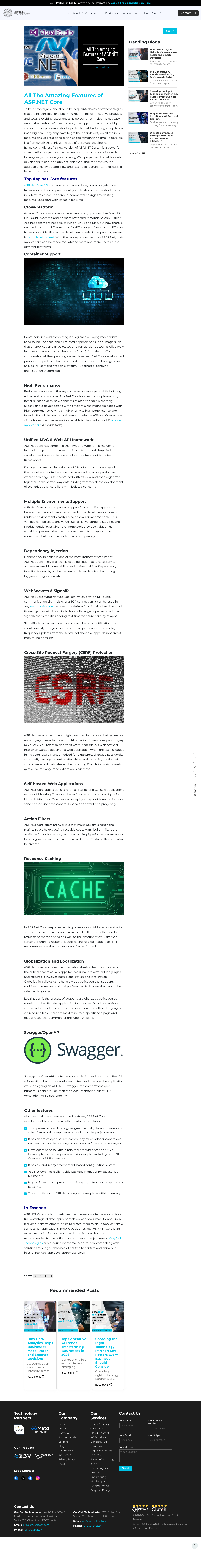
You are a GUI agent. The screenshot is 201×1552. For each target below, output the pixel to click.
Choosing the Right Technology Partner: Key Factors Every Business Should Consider (164, 95)
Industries (64, 1454)
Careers (63, 1441)
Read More (34, 1377)
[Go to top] (195, 1546)
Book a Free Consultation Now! (130, 2)
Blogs (145, 12)
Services (94, 12)
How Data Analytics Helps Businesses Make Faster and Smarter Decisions (163, 53)
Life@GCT (64, 1463)
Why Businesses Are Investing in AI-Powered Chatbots (164, 116)
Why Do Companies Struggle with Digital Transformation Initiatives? (162, 137)
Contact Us (188, 12)
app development (41, 237)
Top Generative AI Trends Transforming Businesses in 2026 (162, 74)
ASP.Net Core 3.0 (36, 185)
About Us (78, 12)
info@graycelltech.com (35, 1524)
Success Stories (130, 12)
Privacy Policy (66, 1459)
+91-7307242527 (32, 1529)
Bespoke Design (100, 1490)
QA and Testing (99, 1485)
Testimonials (66, 1450)
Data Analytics (99, 1468)
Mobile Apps (98, 1481)
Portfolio (63, 1432)
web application (41, 606)
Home (66, 12)
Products (110, 12)
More (155, 12)
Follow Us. (194, 790)
